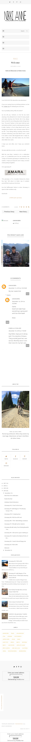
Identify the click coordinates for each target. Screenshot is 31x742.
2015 (5, 488)
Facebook (15, 459)
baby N (18, 642)
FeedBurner (20, 679)
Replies (9, 295)
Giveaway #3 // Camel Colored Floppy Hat (15, 541)
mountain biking (12, 651)
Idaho (18, 639)
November (7, 550)
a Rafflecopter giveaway (15, 197)
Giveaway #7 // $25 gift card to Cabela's (14, 524)
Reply (27, 293)
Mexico (12, 642)
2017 (5, 483)
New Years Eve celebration (11, 495)
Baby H (4, 645)
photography (17, 636)
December (7, 493)
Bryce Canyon (6, 648)
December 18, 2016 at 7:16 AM (17, 331)
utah (4, 636)
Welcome (6, 548)
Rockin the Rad (8, 499)
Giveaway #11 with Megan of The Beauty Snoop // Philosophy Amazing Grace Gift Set (18, 575)
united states (6, 639)
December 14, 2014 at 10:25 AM (18, 288)
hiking (4, 651)
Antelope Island (21, 645)
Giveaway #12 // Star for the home (13, 505)
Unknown (17, 220)
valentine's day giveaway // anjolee (18, 614)
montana (24, 642)
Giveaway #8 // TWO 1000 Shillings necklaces (16, 520)
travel (12, 633)
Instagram (6, 465)
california (25, 648)
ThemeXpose (19, 723)
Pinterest (24, 459)
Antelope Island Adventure (11, 502)
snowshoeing (22, 651)
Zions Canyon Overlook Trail (16, 602)
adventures (6, 633)
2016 (5, 485)
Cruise (13, 639)
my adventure (20, 633)
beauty (15, 58)
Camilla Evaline (15, 328)
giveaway (9, 636)
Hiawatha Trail (9, 263)
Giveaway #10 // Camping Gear (12, 514)
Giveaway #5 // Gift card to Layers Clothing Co (16, 532)
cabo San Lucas (16, 648)
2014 (5, 490)
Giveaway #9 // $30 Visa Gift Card (13, 517)
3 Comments (5, 207)
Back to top (24, 728)
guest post (5, 642)
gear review (11, 645)
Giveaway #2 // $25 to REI (11, 544)
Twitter (6, 459)
